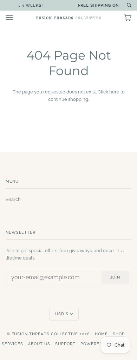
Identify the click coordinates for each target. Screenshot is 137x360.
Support (65, 344)
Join (115, 277)
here (114, 91)
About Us (39, 344)
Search (13, 199)
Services (12, 344)
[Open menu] (16, 18)
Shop (119, 334)
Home (101, 334)
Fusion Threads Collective (45, 334)
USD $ (61, 314)
